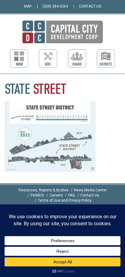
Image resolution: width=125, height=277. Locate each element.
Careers (56, 195)
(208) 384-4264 (55, 6)
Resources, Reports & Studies (44, 190)
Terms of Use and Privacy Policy (65, 200)
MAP (28, 6)
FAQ (71, 195)
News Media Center (90, 190)
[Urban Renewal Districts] (106, 58)
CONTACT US (90, 6)
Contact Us (89, 195)
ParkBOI (37, 195)
